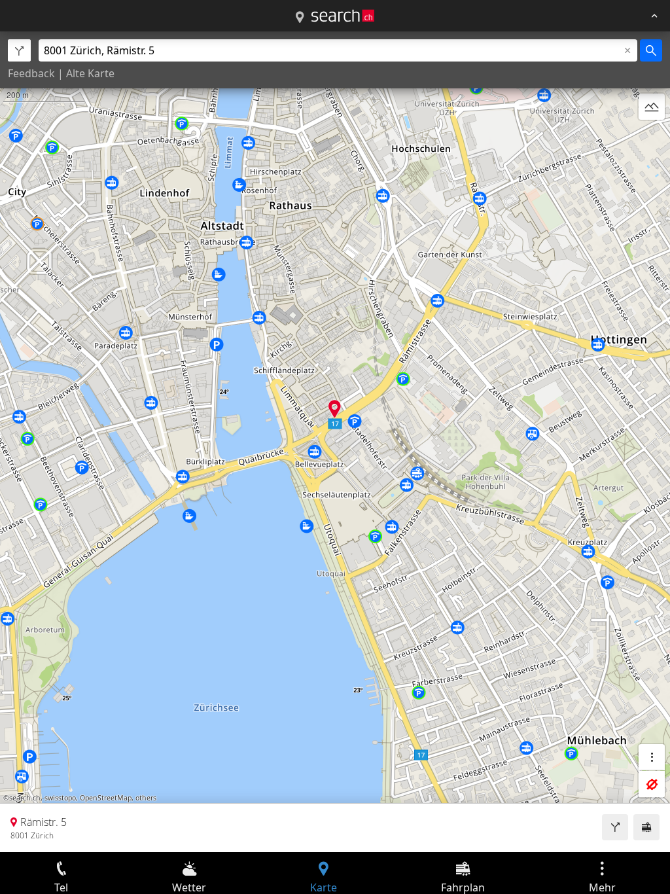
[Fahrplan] (646, 827)
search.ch (25, 797)
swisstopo (60, 797)
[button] (334, 409)
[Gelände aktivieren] (652, 107)
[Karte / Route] (300, 17)
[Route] (615, 827)
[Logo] (342, 15)
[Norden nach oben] (652, 138)
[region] (335, 441)
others (145, 797)
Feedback (31, 73)
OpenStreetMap (106, 797)
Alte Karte (90, 73)
